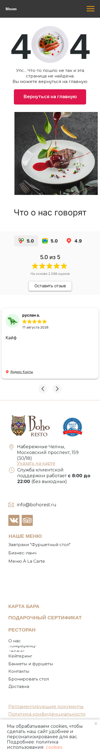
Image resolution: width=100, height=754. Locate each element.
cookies (53, 747)
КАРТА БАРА (23, 606)
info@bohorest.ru (36, 504)
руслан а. (31, 315)
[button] (42, 388)
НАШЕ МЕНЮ (25, 536)
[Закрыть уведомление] (96, 723)
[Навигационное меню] (90, 9)
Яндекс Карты (21, 372)
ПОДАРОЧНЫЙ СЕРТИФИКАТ (45, 617)
